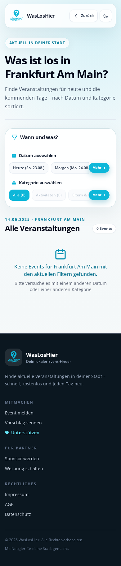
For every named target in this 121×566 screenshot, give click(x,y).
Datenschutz (18, 514)
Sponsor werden (22, 458)
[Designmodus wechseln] (106, 16)
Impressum (17, 494)
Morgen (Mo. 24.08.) (72, 167)
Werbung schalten (24, 468)
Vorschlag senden (23, 423)
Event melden (19, 413)
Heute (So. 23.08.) (28, 167)
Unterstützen (25, 432)
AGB (9, 504)
